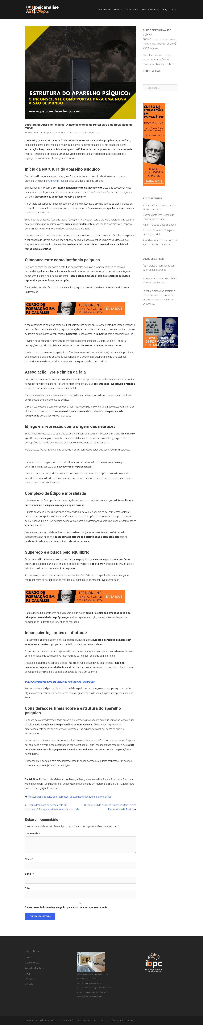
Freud (31, 796)
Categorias (30, 978)
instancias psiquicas (46, 796)
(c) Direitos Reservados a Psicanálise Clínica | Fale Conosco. (102, 1020)
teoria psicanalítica (101, 796)
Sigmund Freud (56, 180)
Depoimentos (132, 9)
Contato (174, 9)
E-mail (29, 873)
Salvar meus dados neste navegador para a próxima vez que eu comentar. (67, 907)
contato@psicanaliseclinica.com (89, 997)
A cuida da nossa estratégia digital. (46, 1020)
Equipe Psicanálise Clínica (54, 132)
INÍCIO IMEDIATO (152, 71)
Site (27, 888)
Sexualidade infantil (80, 796)
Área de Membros (150, 9)
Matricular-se (104, 9)
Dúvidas (118, 9)
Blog (165, 9)
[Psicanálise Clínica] (46, 9)
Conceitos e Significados (90, 132)
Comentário (32, 833)
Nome (29, 859)
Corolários (30, 176)
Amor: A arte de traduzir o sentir (160, 224)
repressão (63, 796)
